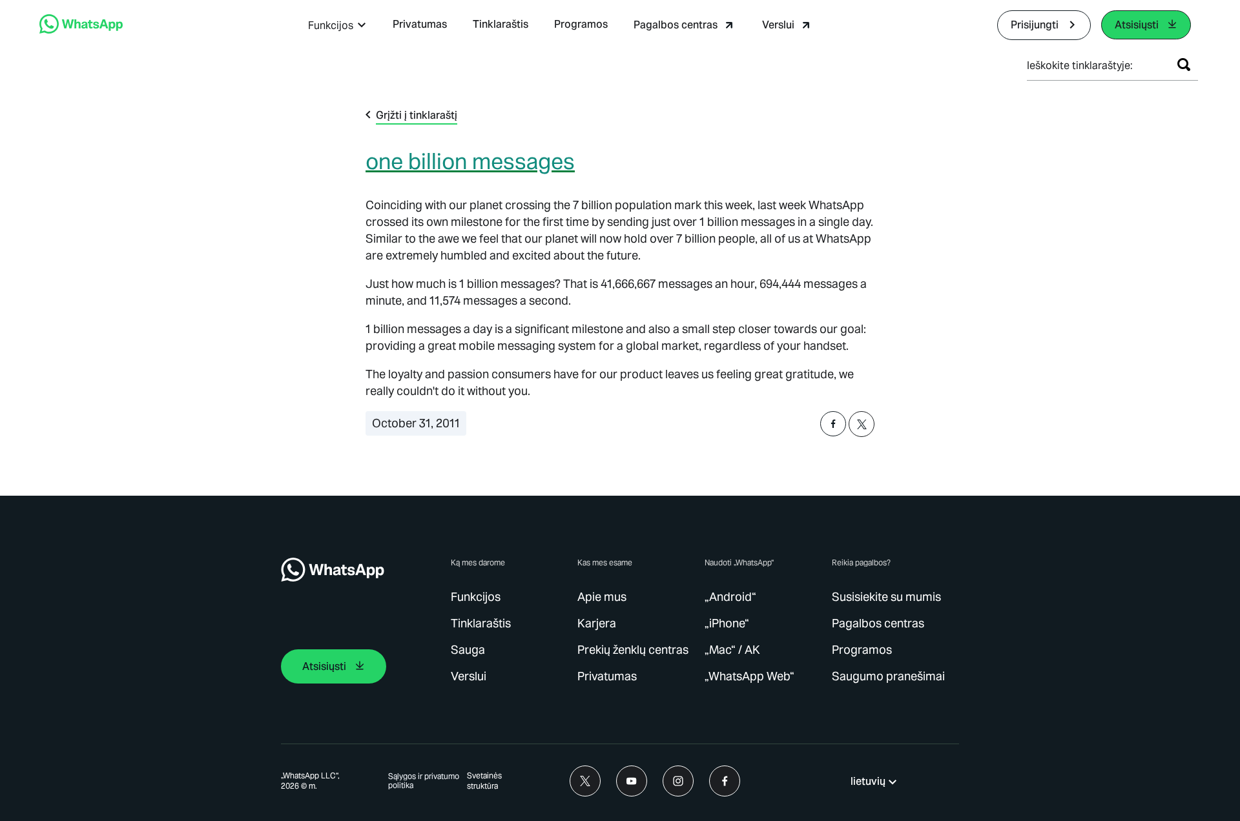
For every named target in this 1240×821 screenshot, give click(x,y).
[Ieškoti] (1184, 64)
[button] (337, 25)
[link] (81, 30)
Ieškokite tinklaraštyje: (1080, 65)
